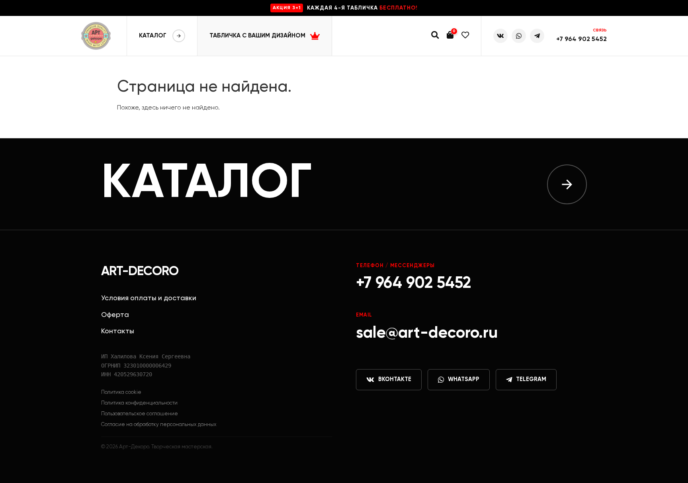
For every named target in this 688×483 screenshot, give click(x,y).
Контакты (117, 331)
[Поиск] (435, 36)
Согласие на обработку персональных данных (159, 424)
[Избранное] (465, 36)
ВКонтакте (394, 379)
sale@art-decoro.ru (427, 333)
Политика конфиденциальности (139, 403)
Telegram (531, 379)
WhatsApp (463, 379)
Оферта (115, 315)
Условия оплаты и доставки (148, 298)
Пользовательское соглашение (139, 414)
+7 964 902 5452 (581, 39)
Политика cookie (121, 392)
